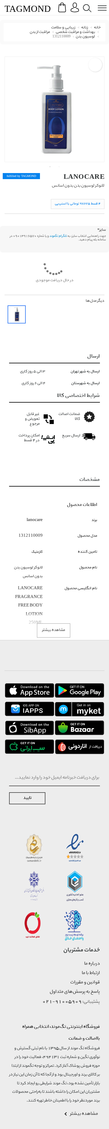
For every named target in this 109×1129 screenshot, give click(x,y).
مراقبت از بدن (40, 32)
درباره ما (92, 963)
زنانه (84, 28)
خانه (97, 28)
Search (86, 3)
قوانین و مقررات (85, 982)
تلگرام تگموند (58, 236)
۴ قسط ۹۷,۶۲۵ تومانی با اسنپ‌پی (78, 203)
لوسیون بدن (85, 37)
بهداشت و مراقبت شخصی (75, 32)
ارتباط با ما (91, 973)
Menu (99, 3)
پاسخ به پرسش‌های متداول (75, 992)
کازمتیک (37, 552)
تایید (27, 798)
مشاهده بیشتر (53, 630)
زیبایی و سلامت (63, 28)
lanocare (84, 176)
